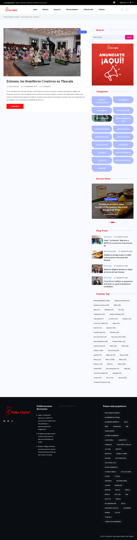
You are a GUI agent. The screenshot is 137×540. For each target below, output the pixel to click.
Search (129, 37)
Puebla (97, 368)
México (110, 359)
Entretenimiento (72, 9)
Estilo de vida (88, 9)
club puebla (99, 319)
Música (122, 359)
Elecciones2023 (100, 337)
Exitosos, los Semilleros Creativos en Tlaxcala (40, 81)
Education (102, 118)
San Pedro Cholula (101, 373)
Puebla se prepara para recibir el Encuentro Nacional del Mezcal (117, 257)
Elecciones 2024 (118, 337)
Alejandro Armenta (101, 305)
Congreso (126, 319)
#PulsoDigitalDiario (102, 300)
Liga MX (98, 355)
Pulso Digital (14, 86)
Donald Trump (99, 332)
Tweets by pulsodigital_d (67, 406)
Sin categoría (123, 152)
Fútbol (124, 346)
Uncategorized (123, 160)
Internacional (113, 350)
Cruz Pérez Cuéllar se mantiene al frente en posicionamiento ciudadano (118, 284)
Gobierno (123, 129)
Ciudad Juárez (99, 314)
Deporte (98, 328)
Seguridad (117, 373)
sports (102, 160)
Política (102, 145)
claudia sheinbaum (116, 314)
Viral (102, 168)
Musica (97, 359)
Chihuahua (108, 310)
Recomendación (112, 368)
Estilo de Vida (99, 346)
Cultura (102, 110)
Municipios (102, 137)
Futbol (113, 346)
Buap (97, 310)
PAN (110, 364)
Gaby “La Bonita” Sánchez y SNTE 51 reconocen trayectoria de (118, 243)
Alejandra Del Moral (122, 300)
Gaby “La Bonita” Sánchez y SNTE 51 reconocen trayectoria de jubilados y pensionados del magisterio (46, 422)
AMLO (117, 305)
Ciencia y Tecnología (102, 101)
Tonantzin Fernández (102, 382)
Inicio (35, 9)
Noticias (45, 9)
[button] (109, 222)
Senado (97, 377)
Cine (121, 310)
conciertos (113, 319)
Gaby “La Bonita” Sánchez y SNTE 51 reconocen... (32, 3)
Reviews (123, 145)
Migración (110, 355)
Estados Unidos (118, 341)
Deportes (57, 9)
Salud (102, 152)
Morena (124, 355)
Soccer (109, 377)
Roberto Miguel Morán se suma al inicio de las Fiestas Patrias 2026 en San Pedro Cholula (47, 450)
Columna (101, 9)
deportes (111, 328)
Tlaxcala (122, 377)
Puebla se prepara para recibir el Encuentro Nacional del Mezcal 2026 (111, 207)
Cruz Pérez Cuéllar (101, 323)
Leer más (15, 106)
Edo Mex (114, 332)
